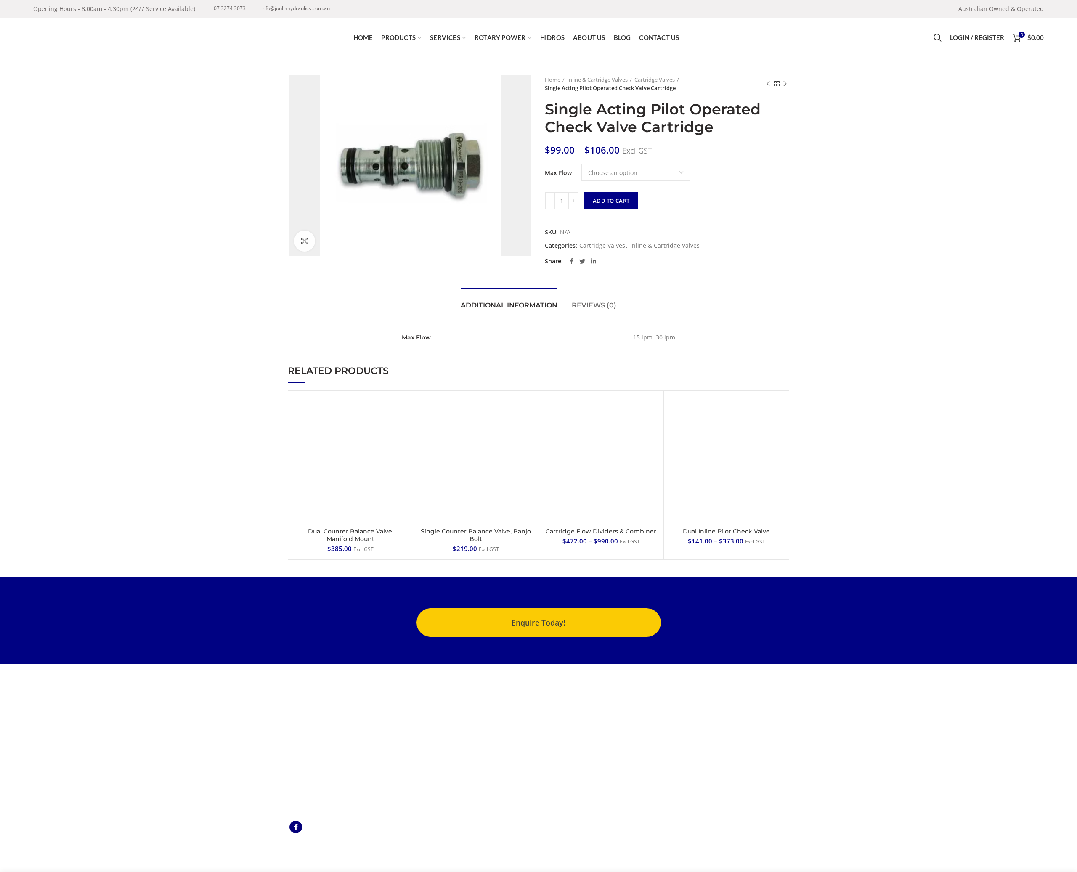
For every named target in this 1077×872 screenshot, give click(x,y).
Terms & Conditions (572, 720)
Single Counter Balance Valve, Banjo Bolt (476, 535)
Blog (551, 732)
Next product (785, 84)
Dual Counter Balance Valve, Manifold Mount (350, 535)
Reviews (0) (594, 305)
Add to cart (611, 200)
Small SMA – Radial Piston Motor (469, 750)
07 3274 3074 (673, 732)
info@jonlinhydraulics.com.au (295, 8)
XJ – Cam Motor (463, 717)
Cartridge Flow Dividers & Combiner (601, 531)
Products (557, 707)
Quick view (400, 410)
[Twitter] (582, 261)
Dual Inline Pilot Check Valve (726, 531)
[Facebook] (571, 261)
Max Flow (558, 173)
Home (552, 79)
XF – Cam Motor (464, 732)
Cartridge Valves (654, 79)
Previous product (768, 84)
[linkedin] (593, 261)
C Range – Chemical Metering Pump (470, 699)
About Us (557, 695)
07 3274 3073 (230, 8)
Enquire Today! (538, 623)
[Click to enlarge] (304, 241)
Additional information (509, 305)
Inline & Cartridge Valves (597, 79)
